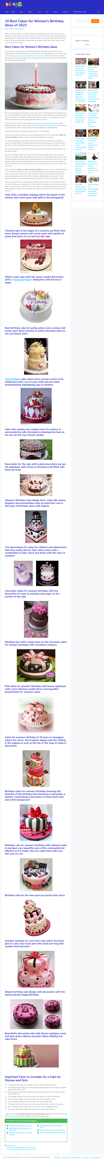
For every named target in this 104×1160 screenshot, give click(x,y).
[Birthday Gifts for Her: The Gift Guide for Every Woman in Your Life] (80, 61)
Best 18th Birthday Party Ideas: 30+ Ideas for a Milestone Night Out (80, 189)
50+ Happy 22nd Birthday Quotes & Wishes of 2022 (21, 1149)
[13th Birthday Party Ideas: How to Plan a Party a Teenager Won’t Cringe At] (80, 133)
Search (95, 21)
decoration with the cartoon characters (46, 123)
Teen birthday (12, 379)
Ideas (21, 12)
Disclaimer (57, 1157)
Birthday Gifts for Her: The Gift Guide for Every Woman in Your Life (80, 70)
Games (30, 12)
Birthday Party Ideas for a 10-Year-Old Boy (21, 1133)
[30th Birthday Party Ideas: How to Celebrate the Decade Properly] (93, 133)
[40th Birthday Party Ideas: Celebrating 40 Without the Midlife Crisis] (80, 108)
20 (46, 125)
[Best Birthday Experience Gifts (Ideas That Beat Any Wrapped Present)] (80, 156)
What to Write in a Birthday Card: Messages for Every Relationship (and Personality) (93, 119)
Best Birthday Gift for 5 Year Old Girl (52, 1130)
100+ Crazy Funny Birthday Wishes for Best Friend (21, 1147)
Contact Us (86, 1157)
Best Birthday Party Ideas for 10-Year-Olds (20, 1129)
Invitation (65, 12)
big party (9, 166)
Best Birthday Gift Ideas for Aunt (20, 1126)
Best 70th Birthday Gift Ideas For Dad (53, 1133)
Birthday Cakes (11, 1145)
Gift (47, 12)
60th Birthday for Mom (79, 12)
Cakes (39, 12)
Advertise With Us (95, 1157)
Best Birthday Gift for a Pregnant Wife (51, 1126)
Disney (52, 143)
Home (6, 12)
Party (13, 12)
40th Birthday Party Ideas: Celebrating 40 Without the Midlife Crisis (80, 117)
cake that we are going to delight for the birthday (27, 56)
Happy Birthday (22, 279)
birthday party (59, 1104)
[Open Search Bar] (98, 11)
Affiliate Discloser (76, 1157)
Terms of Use (65, 1157)
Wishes (55, 12)
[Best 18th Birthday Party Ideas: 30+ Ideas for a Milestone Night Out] (80, 179)
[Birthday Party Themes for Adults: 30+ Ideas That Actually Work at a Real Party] (80, 85)
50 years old (53, 125)
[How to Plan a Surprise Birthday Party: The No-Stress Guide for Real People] (93, 62)
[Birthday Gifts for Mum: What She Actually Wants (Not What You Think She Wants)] (93, 85)
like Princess (40, 1109)
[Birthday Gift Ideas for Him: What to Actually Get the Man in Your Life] (93, 156)
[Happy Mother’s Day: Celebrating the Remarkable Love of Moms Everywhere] (93, 179)
